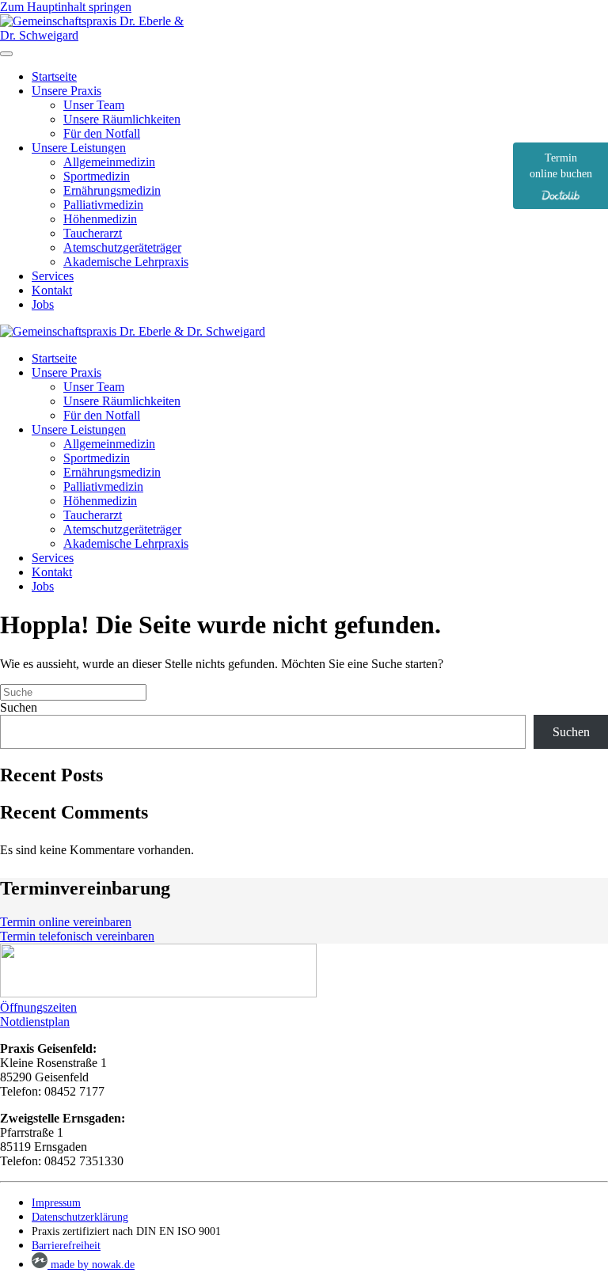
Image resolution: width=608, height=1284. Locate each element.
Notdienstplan (35, 1021)
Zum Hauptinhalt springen (65, 6)
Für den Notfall (101, 133)
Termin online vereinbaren (65, 922)
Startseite (54, 76)
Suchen (18, 707)
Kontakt (52, 290)
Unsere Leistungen (79, 147)
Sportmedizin (96, 176)
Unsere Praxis (66, 90)
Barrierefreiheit (66, 1246)
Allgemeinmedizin (109, 162)
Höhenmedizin (100, 219)
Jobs (43, 304)
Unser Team (93, 105)
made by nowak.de (91, 1265)
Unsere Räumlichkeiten (121, 119)
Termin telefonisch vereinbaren (77, 936)
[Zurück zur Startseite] (99, 35)
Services (53, 276)
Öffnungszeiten (38, 1007)
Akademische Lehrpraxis (125, 261)
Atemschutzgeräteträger (122, 247)
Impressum (56, 1203)
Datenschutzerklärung (80, 1217)
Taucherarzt (92, 233)
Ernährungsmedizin (112, 190)
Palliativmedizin (103, 204)
